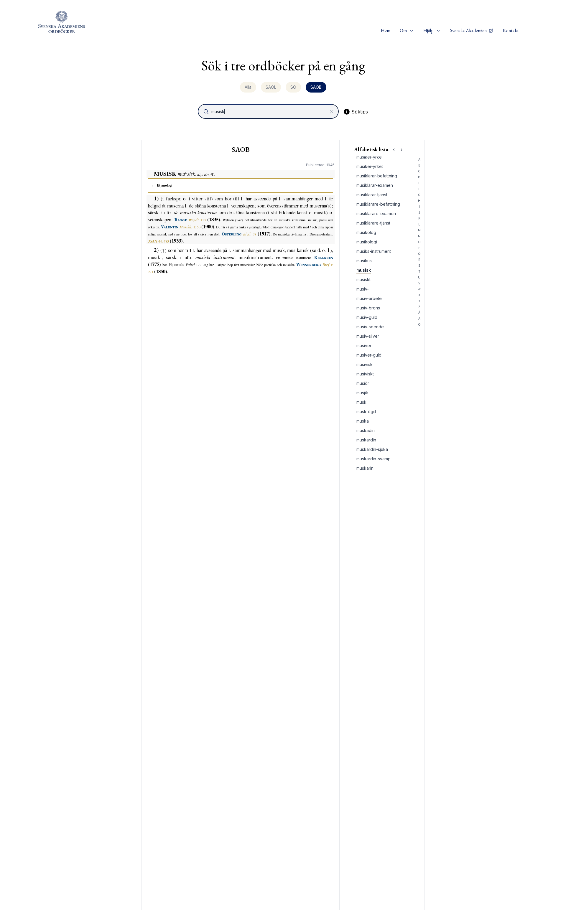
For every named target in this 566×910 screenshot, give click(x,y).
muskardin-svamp (373, 458)
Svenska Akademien (469, 30)
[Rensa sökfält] (332, 112)
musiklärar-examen (374, 185)
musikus (364, 260)
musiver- (364, 345)
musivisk (364, 364)
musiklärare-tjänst (373, 222)
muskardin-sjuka (372, 449)
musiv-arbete (369, 298)
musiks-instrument (373, 251)
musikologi (366, 241)
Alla (248, 87)
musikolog (366, 232)
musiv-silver (367, 336)
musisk (363, 270)
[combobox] (268, 111)
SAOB (316, 87)
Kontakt (511, 30)
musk (361, 402)
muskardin (366, 439)
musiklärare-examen (376, 213)
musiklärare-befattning (378, 204)
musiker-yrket (369, 166)
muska (362, 420)
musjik (362, 392)
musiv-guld (366, 317)
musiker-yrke (369, 156)
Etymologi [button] (164, 185)
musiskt (363, 279)
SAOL (271, 87)
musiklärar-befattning (376, 175)
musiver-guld (368, 354)
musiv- (362, 288)
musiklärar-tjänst (371, 194)
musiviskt (365, 373)
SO (293, 87)
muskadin (365, 430)
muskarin (365, 468)
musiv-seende (370, 326)
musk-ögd (366, 411)
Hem (385, 30)
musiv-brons (368, 307)
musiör (362, 383)
